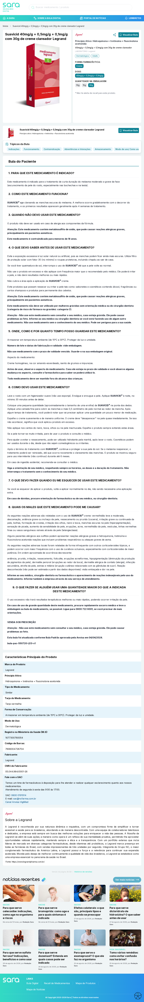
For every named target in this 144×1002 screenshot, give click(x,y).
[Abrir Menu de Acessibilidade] (138, 996)
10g (77, 85)
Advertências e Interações (77, 149)
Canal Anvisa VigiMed (16, 802)
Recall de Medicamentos (57, 983)
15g (84, 85)
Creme (79, 66)
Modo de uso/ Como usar (127, 149)
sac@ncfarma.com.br (24, 798)
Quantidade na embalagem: (91, 81)
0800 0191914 (18, 795)
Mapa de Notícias (35, 989)
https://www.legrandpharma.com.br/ (28, 862)
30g (91, 85)
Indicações (14, 149)
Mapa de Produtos (85, 983)
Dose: (78, 71)
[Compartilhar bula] (114, 34)
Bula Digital (32, 983)
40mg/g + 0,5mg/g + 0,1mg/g (89, 75)
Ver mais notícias (124, 879)
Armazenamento (103, 149)
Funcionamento (31, 149)
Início (5, 26)
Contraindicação (52, 149)
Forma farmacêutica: (87, 62)
